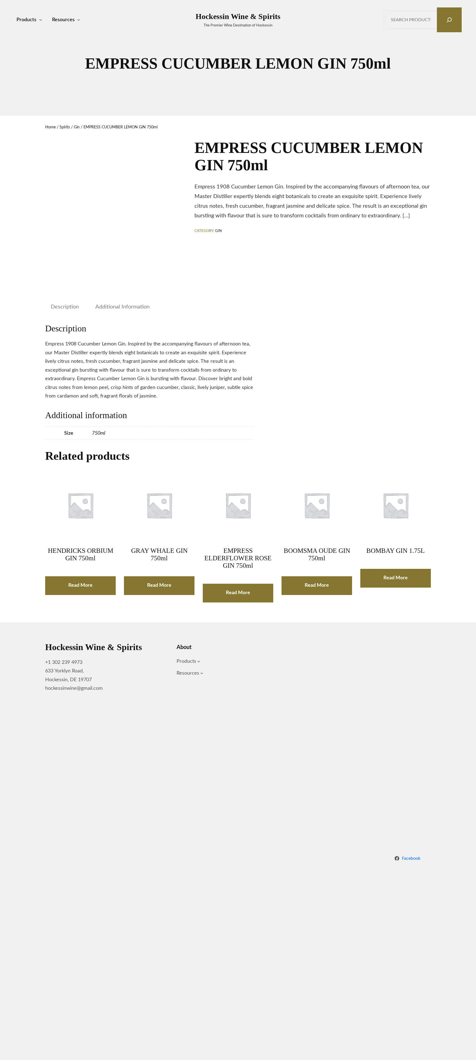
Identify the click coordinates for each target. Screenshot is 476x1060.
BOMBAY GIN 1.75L (395, 550)
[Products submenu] (40, 19)
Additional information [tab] (122, 307)
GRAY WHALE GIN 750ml (159, 554)
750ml (98, 433)
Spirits (65, 127)
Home (50, 127)
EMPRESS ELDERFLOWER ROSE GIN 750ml (238, 558)
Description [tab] (65, 307)
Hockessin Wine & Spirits (238, 16)
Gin (77, 127)
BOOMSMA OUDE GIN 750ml (317, 554)
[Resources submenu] (78, 19)
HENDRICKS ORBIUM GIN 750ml (80, 554)
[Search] (449, 19)
